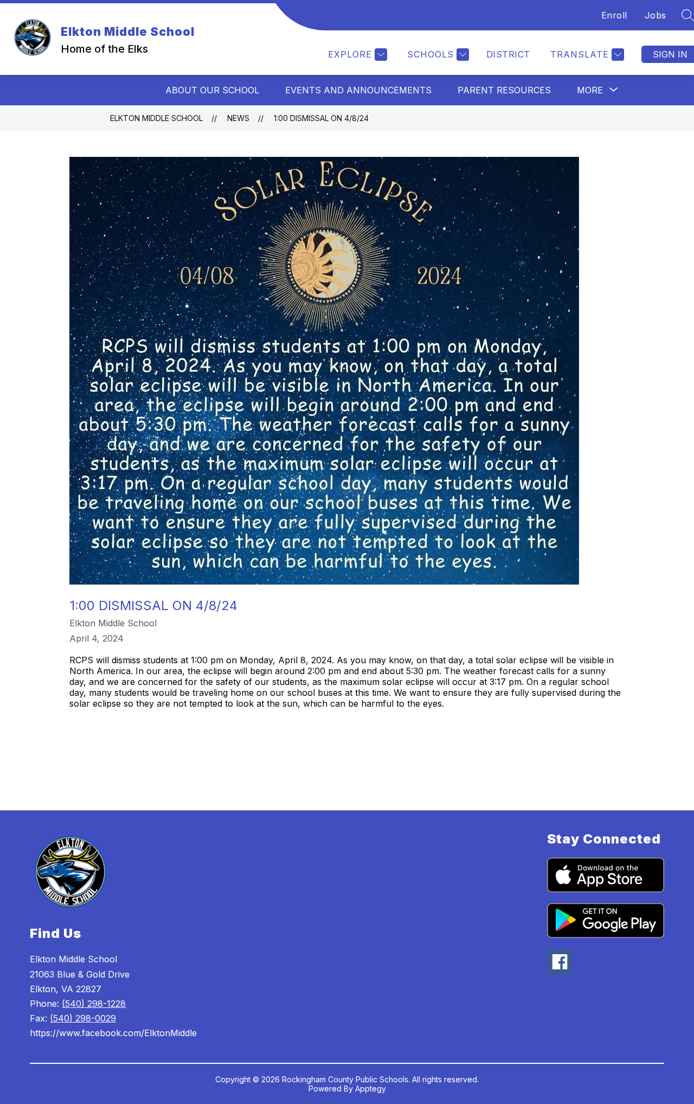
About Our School (212, 90)
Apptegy (370, 1088)
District (508, 54)
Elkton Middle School (156, 118)
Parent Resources (504, 90)
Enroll (614, 15)
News (238, 118)
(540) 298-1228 (94, 1003)
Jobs (655, 15)
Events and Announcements (358, 90)
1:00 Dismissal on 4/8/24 (321, 118)
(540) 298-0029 (83, 1018)
